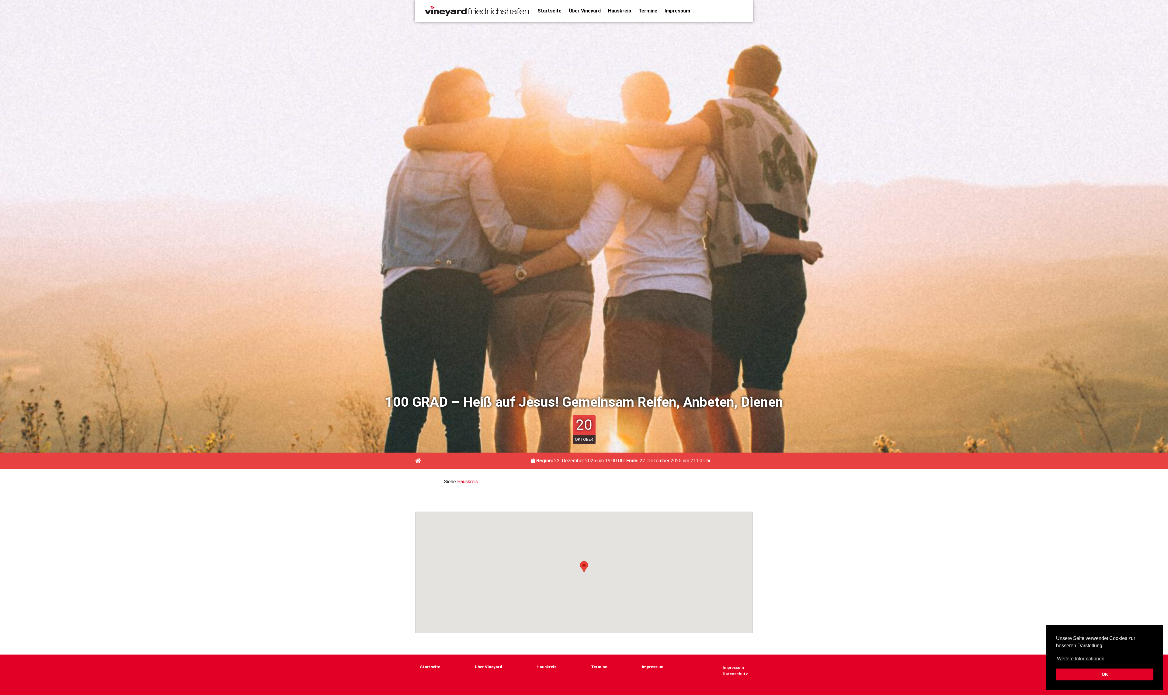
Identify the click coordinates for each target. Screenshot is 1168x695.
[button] (584, 566)
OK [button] (1105, 674)
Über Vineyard (585, 11)
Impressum (677, 11)
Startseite (549, 11)
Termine (647, 11)
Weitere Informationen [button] (1080, 658)
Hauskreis (619, 11)
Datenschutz (735, 673)
